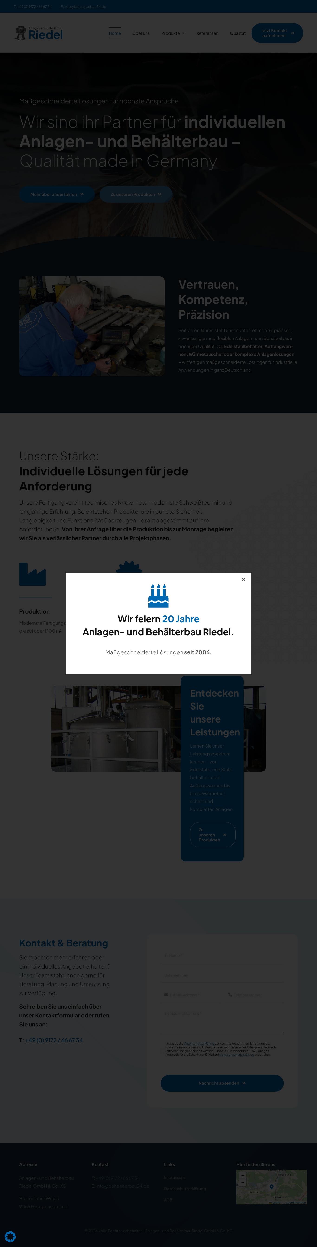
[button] (10, 1237)
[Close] (243, 579)
